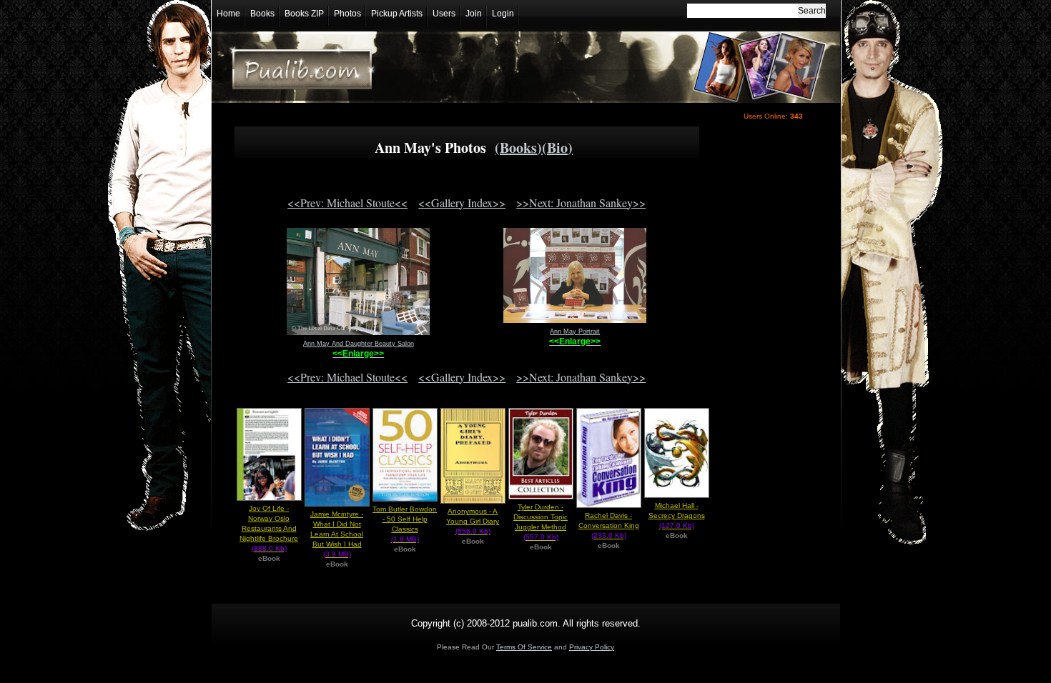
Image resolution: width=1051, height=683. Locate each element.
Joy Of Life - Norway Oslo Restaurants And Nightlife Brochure (269, 528)
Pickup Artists (397, 14)
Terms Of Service (524, 647)
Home (228, 14)
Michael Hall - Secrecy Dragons (676, 515)
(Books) (518, 147)
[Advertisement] (770, 376)
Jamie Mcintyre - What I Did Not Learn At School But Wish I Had (336, 534)
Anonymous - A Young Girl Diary (472, 521)
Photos (347, 14)
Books (262, 14)
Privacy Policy (591, 647)
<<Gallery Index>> (461, 202)
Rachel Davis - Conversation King (608, 525)
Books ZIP (304, 14)
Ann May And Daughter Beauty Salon (358, 343)
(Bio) (557, 147)
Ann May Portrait (575, 331)
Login (503, 14)
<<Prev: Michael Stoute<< (347, 202)
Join (473, 14)
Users (444, 14)
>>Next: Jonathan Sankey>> (581, 202)
